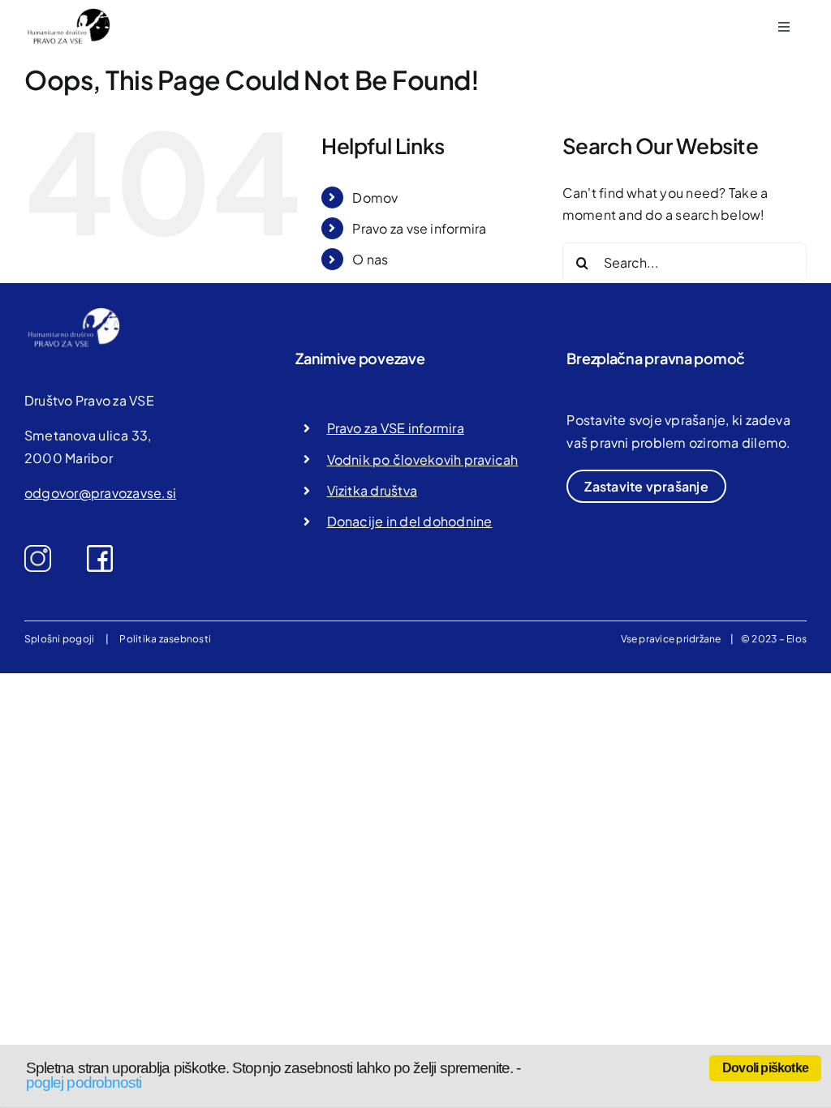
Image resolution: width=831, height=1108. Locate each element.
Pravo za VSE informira (395, 427)
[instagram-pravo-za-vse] (37, 551)
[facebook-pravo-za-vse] (100, 551)
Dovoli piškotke (765, 1068)
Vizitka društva (372, 490)
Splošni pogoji (59, 639)
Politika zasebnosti (165, 639)
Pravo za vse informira (419, 228)
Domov (375, 197)
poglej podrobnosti (83, 1082)
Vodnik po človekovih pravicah (423, 459)
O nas (370, 259)
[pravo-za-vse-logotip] (67, 14)
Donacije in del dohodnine (410, 521)
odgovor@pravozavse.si (100, 492)
